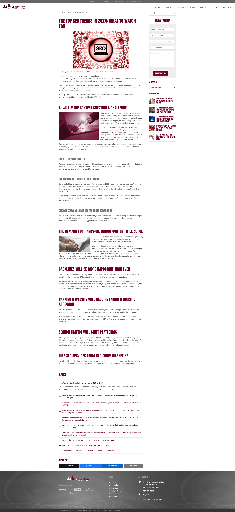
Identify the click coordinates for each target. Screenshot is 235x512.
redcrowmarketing (81, 12)
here (107, 1)
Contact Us (160, 73)
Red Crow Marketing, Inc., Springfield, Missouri (76, 510)
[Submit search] (174, 13)
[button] (69, 466)
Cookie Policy (118, 510)
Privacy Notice (108, 510)
